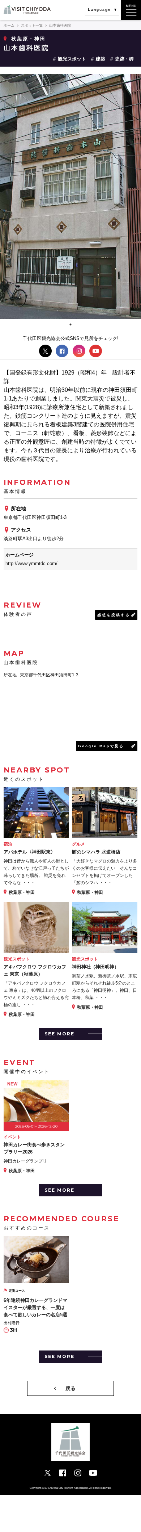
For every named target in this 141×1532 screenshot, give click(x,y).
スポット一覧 (32, 25)
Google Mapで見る (101, 746)
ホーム (9, 25)
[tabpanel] (70, 196)
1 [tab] (70, 324)
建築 (100, 59)
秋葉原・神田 (28, 38)
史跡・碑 (124, 59)
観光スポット (72, 59)
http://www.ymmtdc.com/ (31, 563)
